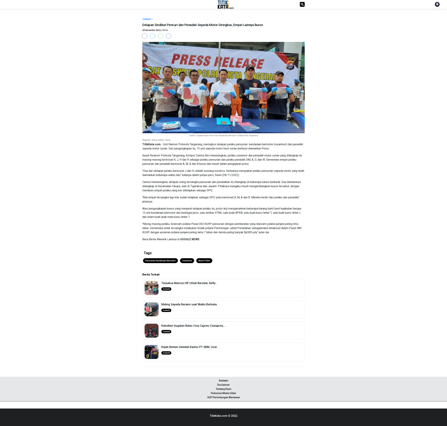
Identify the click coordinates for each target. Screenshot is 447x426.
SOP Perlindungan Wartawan (223, 397)
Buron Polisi (204, 260)
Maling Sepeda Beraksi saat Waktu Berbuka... (190, 304)
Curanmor (187, 260)
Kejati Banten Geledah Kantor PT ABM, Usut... (190, 347)
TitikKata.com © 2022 (223, 415)
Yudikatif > (147, 19)
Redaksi (223, 380)
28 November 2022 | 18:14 (155, 30)
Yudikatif (166, 289)
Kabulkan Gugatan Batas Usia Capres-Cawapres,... (193, 325)
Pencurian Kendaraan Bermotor (160, 260)
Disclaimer (223, 384)
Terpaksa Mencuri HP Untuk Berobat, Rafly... (189, 283)
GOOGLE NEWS (189, 239)
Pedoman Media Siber (223, 393)
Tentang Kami (223, 389)
